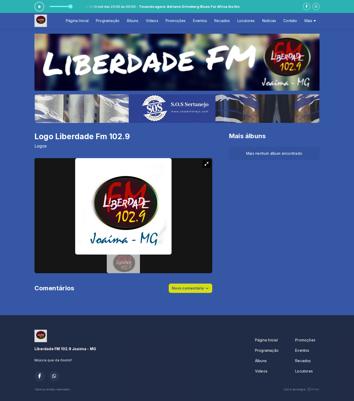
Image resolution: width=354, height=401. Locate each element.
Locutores (246, 20)
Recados (222, 20)
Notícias (269, 20)
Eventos (200, 20)
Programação (107, 20)
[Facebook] (306, 6)
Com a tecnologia (295, 389)
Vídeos (152, 20)
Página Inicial (77, 20)
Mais (309, 20)
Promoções (176, 20)
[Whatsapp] (316, 6)
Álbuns (132, 20)
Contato (290, 20)
